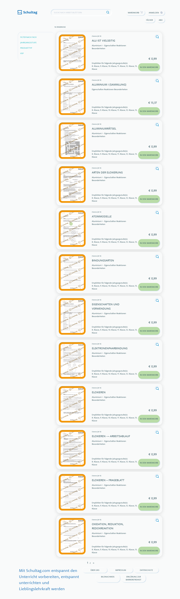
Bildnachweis (107, 576)
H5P (22, 53)
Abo (161, 20)
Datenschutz (146, 570)
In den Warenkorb (149, 67)
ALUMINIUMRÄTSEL (104, 128)
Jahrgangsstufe (28, 42)
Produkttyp (26, 48)
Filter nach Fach (28, 37)
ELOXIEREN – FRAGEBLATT (108, 480)
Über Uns (94, 570)
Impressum (120, 570)
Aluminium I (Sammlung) (109, 84)
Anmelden (154, 12)
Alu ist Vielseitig (103, 40)
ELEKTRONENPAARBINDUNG (109, 348)
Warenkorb (133, 12)
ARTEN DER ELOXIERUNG (107, 172)
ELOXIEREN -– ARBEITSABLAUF (111, 436)
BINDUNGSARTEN (103, 260)
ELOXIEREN (99, 392)
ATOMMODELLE (102, 216)
